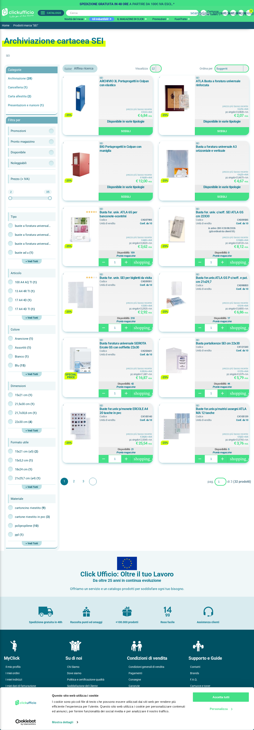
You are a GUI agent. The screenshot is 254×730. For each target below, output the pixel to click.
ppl (19, 535)
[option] (127, 3)
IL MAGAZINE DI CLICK (130, 19)
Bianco (22, 356)
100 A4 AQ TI (26, 282)
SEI (101, 77)
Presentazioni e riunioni (26, 105)
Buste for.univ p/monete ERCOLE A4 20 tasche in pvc (124, 411)
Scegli (126, 131)
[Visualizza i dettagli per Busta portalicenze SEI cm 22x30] (177, 361)
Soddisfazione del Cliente (82, 685)
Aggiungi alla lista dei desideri (68, 80)
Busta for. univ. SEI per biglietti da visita (126, 278)
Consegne (135, 679)
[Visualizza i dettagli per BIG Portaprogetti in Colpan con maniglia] (81, 164)
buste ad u (24, 252)
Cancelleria (17, 87)
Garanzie (134, 685)
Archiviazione (20, 78)
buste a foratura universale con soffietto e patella (33, 244)
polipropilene (26, 526)
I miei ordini (12, 673)
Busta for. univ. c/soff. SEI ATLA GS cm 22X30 (219, 214)
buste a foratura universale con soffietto (33, 235)
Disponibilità (123, 252)
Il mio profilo (13, 666)
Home (5, 25)
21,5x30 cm (24, 404)
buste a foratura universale (33, 226)
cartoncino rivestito (30, 508)
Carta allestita (19, 96)
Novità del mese (74, 19)
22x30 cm (23, 422)
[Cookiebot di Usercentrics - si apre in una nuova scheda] (25, 722)
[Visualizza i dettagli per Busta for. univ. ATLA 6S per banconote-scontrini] (81, 230)
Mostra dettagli (62, 722)
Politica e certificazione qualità (85, 679)
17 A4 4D (23, 300)
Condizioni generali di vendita (146, 666)
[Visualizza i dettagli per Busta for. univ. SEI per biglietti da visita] (81, 295)
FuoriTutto (181, 19)
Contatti (195, 666)
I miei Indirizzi (14, 679)
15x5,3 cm (24, 460)
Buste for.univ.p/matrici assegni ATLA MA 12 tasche (221, 411)
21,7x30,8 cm (26, 413)
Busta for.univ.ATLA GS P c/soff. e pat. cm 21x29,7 (222, 280)
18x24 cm (23, 469)
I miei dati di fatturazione (21, 685)
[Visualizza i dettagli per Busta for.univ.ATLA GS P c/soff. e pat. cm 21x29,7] (177, 295)
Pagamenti (135, 673)
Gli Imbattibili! (100, 19)
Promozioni (159, 19)
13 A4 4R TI (25, 291)
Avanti (93, 481)
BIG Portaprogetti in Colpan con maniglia (120, 149)
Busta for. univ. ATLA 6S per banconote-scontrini (118, 214)
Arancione (24, 338)
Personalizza (219, 708)
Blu (20, 365)
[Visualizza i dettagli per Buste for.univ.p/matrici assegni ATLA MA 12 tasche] (177, 426)
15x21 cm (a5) (26, 451)
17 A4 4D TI (25, 309)
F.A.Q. (193, 679)
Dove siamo (74, 673)
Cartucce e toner (200, 685)
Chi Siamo (73, 666)
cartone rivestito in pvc (32, 517)
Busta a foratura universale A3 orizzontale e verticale (216, 149)
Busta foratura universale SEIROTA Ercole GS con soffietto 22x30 (123, 345)
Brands (194, 673)
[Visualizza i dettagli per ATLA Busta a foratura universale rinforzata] (177, 98)
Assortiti (23, 347)
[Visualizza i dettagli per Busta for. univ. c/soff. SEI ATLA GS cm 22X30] (177, 230)
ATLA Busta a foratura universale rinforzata (218, 83)
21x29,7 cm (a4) (27, 478)
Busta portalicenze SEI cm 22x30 (218, 343)
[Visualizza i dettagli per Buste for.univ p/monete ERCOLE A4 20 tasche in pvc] (81, 426)
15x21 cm (23, 395)
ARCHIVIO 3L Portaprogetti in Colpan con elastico (124, 83)
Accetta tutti (221, 697)
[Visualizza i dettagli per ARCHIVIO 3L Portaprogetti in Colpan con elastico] (81, 98)
